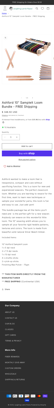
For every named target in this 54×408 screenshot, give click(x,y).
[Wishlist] (42, 8)
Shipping (5, 115)
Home (4, 13)
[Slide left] (21, 98)
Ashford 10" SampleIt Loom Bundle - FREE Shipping (23, 16)
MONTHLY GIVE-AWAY (15, 362)
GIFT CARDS (10, 335)
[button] (5, 8)
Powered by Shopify (38, 405)
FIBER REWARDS (12, 357)
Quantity (5, 132)
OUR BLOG (10, 324)
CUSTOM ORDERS (13, 368)
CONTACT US (11, 318)
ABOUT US (10, 312)
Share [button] (7, 289)
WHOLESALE (10, 374)
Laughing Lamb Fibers (23, 405)
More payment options (27, 159)
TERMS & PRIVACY (13, 341)
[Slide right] (32, 98)
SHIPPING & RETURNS (15, 379)
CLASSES (9, 329)
